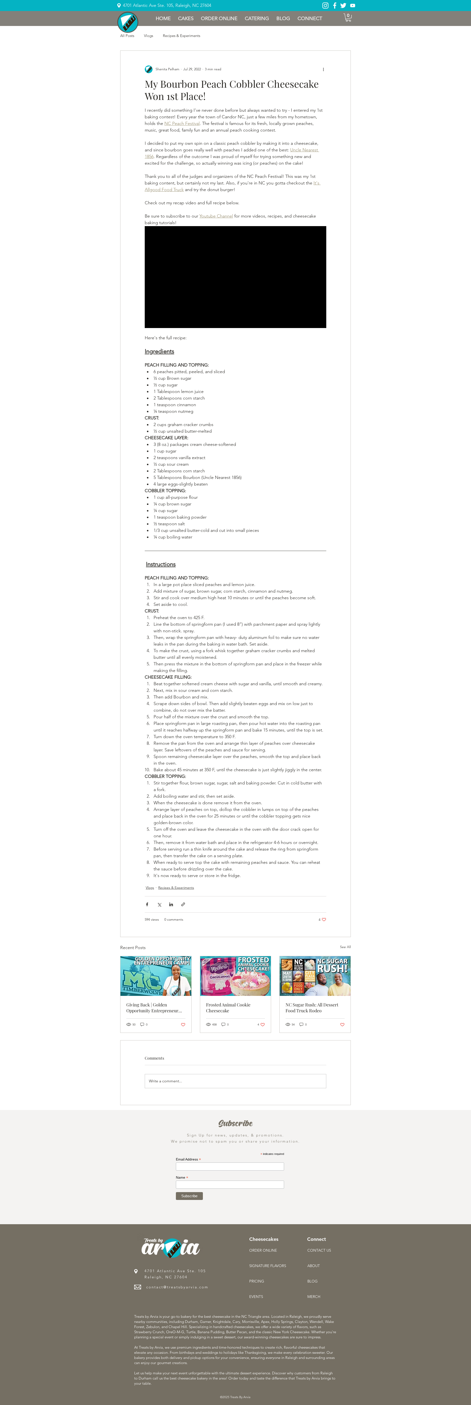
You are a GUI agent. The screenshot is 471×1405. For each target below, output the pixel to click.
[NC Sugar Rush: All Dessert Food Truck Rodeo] (315, 976)
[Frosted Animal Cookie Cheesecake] (235, 976)
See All (345, 947)
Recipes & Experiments (181, 35)
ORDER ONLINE (263, 1250)
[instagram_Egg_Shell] (325, 5)
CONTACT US (319, 1250)
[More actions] (323, 69)
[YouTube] (353, 5)
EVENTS (256, 1296)
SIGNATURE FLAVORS (266, 1265)
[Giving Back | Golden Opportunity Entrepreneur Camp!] (155, 976)
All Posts (127, 35)
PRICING (256, 1281)
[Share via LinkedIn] (171, 904)
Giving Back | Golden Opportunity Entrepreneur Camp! (152, 1008)
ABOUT (313, 1265)
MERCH (313, 1296)
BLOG (312, 1281)
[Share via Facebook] (147, 904)
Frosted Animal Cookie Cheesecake (228, 1008)
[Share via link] (183, 904)
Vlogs (148, 35)
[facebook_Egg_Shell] (335, 5)
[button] (185, 18)
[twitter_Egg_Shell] (343, 5)
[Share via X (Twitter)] (159, 904)
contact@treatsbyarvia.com (177, 1287)
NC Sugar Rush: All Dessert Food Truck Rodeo (312, 1008)
